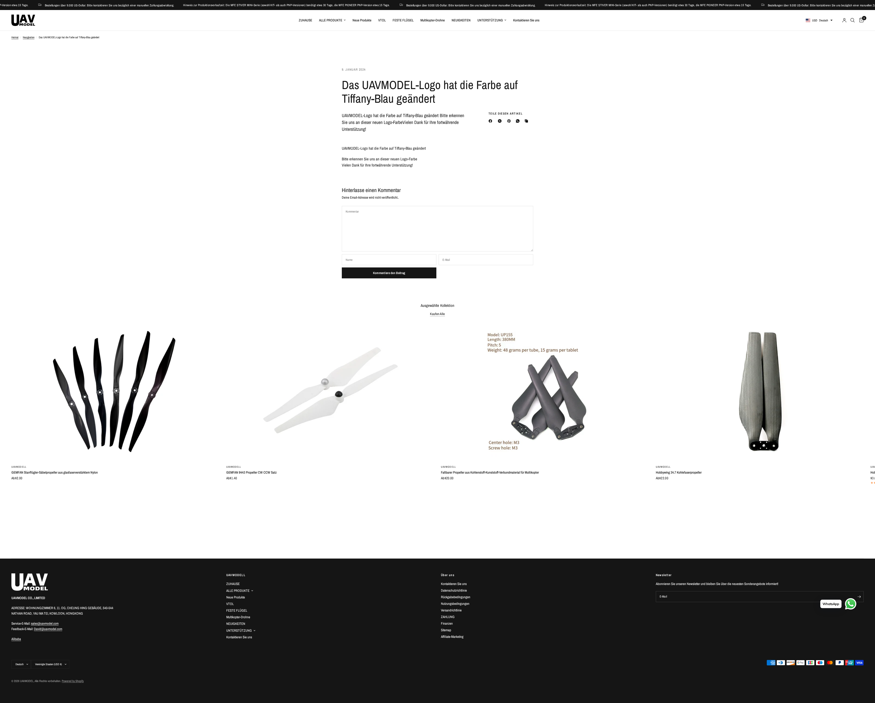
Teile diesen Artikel (505, 113)
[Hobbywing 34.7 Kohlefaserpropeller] (760, 392)
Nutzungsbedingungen (455, 603)
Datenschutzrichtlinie (454, 590)
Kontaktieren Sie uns (526, 20)
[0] (860, 20)
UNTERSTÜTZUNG (490, 20)
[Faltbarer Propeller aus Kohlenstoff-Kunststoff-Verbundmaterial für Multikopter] (545, 392)
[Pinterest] (510, 121)
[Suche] (852, 20)
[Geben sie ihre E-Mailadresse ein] (859, 596)
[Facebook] (491, 121)
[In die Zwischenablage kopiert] (527, 121)
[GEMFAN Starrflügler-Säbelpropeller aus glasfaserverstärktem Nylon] (115, 392)
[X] (500, 121)
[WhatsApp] (518, 121)
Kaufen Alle (437, 314)
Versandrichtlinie (451, 610)
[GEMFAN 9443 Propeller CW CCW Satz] (330, 392)
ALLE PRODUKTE (330, 20)
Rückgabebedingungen (455, 597)
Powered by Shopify (73, 681)
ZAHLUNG (448, 616)
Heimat (14, 37)
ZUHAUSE (305, 20)
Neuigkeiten (28, 37)
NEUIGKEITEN (461, 20)
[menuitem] (305, 20)
